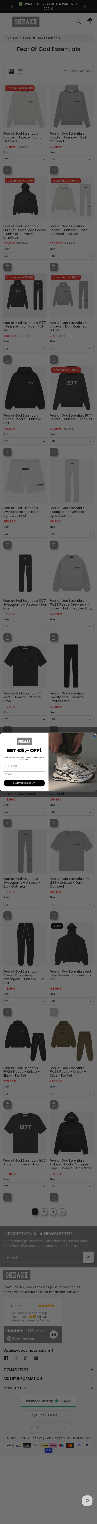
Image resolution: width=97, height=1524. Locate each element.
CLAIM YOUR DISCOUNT (24, 782)
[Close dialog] (94, 736)
